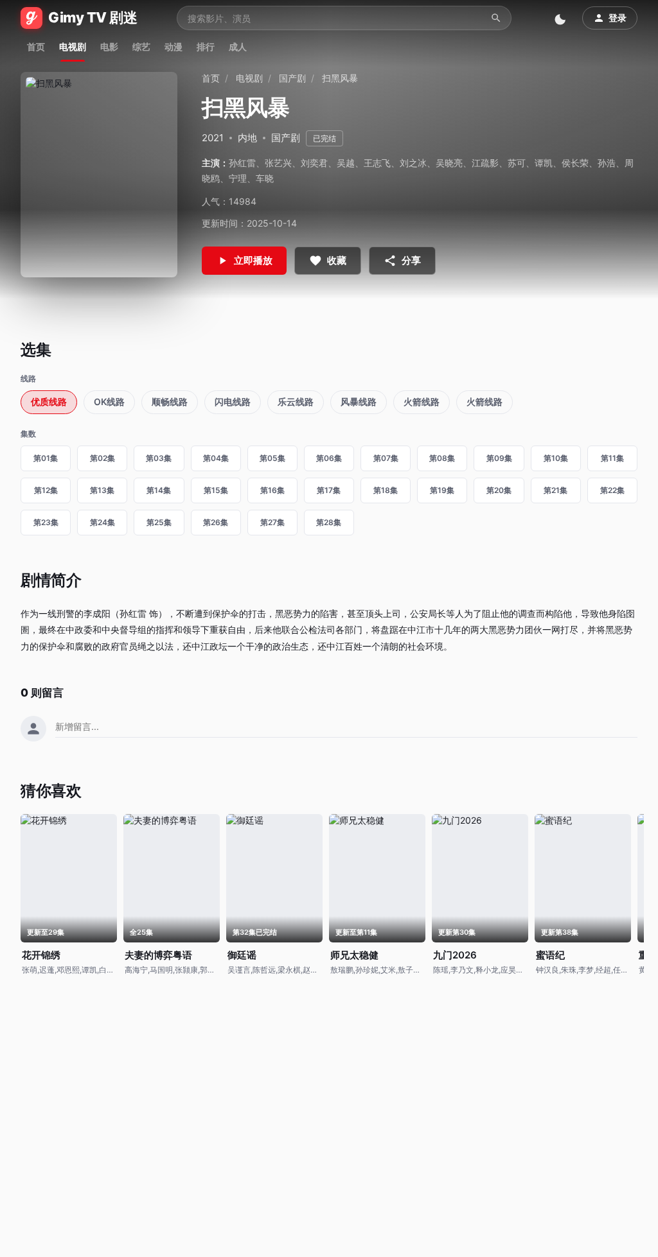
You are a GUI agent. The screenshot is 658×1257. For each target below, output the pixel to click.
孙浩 (607, 162)
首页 (36, 46)
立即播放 (253, 260)
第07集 (385, 458)
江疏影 (485, 162)
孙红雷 (242, 162)
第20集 (498, 490)
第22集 (612, 490)
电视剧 (72, 46)
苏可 (517, 162)
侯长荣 (575, 162)
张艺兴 (278, 162)
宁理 (238, 178)
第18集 (385, 490)
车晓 (265, 178)
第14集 (159, 490)
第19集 (442, 490)
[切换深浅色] (561, 18)
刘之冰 (413, 162)
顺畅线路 (170, 401)
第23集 (45, 522)
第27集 (272, 522)
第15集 (216, 490)
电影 (109, 46)
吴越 (346, 162)
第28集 (328, 522)
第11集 (612, 458)
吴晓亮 (449, 162)
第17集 (329, 490)
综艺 (141, 46)
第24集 (102, 522)
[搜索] (496, 18)
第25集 (159, 522)
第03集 (159, 458)
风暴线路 (359, 401)
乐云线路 (296, 401)
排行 (206, 46)
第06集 (329, 458)
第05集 (272, 458)
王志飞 (377, 162)
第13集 (102, 490)
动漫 (173, 46)
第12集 (46, 490)
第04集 (216, 458)
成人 (238, 46)
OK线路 (109, 401)
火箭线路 (422, 401)
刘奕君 (314, 162)
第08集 (442, 458)
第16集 (272, 490)
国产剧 (292, 78)
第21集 (555, 490)
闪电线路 (233, 401)
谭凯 (544, 162)
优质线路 (49, 401)
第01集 (45, 458)
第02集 (102, 458)
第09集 (499, 458)
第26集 (215, 522)
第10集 (556, 458)
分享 (411, 260)
